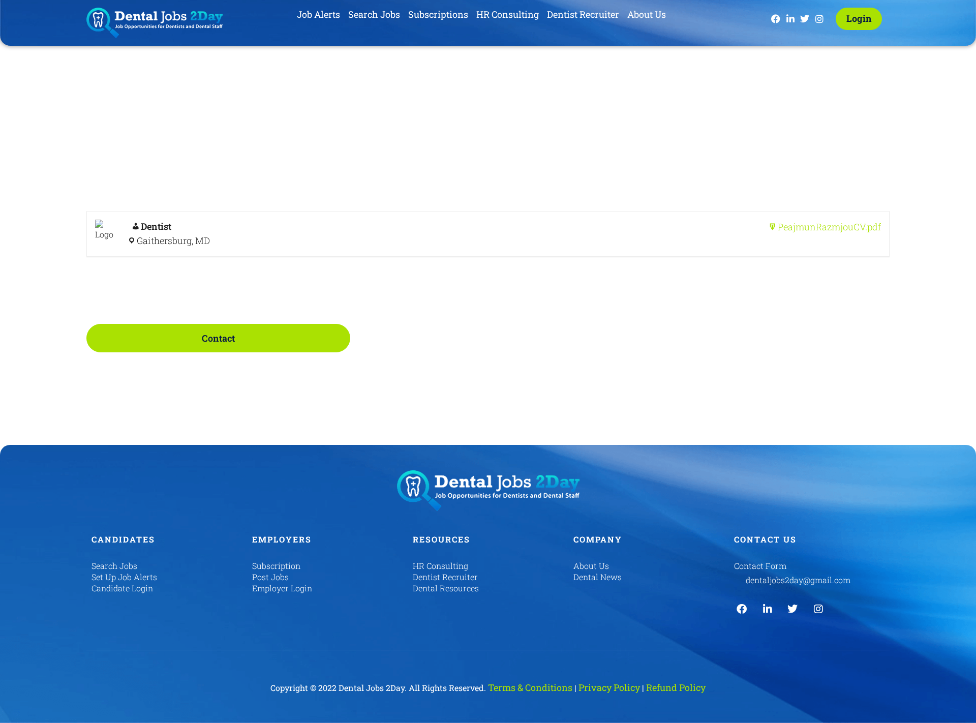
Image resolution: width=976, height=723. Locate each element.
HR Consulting (507, 14)
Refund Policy (676, 687)
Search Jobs (374, 14)
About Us (646, 14)
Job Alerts (318, 14)
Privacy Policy (609, 687)
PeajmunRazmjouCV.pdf (829, 227)
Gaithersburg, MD (173, 240)
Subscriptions (438, 14)
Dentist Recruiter (583, 14)
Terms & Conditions (530, 687)
